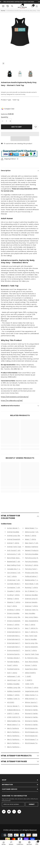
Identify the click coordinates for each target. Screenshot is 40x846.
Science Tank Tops (32, 610)
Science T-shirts (31, 606)
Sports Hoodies (31, 639)
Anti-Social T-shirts (14, 550)
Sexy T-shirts (30, 624)
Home (3, 10)
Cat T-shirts (12, 576)
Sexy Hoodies (30, 613)
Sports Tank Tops (32, 654)
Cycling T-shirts (13, 595)
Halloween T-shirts (14, 676)
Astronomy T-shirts (15, 554)
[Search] (12, 6)
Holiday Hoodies (13, 684)
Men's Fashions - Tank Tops (18, 747)
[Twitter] (14, 811)
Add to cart (16, 127)
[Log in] (37, 6)
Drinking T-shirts (13, 610)
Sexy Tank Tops (31, 636)
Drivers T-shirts (13, 624)
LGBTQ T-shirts (13, 713)
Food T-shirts (12, 665)
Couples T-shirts (13, 591)
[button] (20, 138)
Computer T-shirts (14, 587)
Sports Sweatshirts (32, 647)
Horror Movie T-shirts (15, 706)
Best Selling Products (15, 565)
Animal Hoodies (13, 532)
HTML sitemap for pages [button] (14, 761)
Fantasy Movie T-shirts (16, 658)
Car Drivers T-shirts (15, 573)
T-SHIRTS (28, 680)
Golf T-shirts (12, 673)
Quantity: (4, 117)
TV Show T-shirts (31, 687)
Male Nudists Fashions (15, 721)
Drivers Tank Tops (14, 628)
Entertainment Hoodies (16, 632)
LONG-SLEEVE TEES (14, 717)
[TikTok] (9, 811)
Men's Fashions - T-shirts (17, 743)
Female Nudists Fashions (16, 662)
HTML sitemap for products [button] (16, 755)
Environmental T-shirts (16, 650)
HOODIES (10, 702)
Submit (32, 804)
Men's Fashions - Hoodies (17, 732)
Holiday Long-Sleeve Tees (17, 687)
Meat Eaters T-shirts (15, 724)
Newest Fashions (31, 547)
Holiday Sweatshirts (15, 691)
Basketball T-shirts (14, 561)
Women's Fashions (32, 706)
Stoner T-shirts (31, 665)
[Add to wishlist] (35, 126)
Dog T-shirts (12, 606)
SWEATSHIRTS (30, 673)
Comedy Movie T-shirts (16, 584)
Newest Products (31, 550)
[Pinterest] (4, 811)
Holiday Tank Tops (14, 699)
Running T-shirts (31, 587)
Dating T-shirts (13, 599)
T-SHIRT (28, 676)
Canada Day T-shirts (15, 569)
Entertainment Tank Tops (17, 647)
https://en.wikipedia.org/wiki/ (12, 400)
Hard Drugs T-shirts (15, 680)
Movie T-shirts (30, 535)
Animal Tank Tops (14, 547)
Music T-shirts (30, 539)
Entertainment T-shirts (16, 643)
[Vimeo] (19, 811)
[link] (10, 446)
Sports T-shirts (31, 650)
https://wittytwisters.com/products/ (15, 397)
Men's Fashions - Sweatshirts (18, 739)
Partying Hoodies (31, 554)
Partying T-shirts (31, 565)
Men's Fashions (13, 728)
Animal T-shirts (13, 543)
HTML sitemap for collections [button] (10, 516)
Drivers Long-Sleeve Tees (17, 617)
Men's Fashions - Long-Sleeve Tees (21, 736)
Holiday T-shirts (13, 695)
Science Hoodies (31, 595)
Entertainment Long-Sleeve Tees (20, 636)
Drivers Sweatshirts (14, 621)
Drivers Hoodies (13, 613)
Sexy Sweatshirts (31, 621)
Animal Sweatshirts (14, 539)
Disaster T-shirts (13, 602)
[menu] (3, 6)
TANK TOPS (29, 684)
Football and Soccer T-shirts (18, 669)
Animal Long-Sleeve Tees (17, 535)
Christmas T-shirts (14, 580)
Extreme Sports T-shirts (16, 654)
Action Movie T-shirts (15, 528)
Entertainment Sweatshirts (17, 639)
